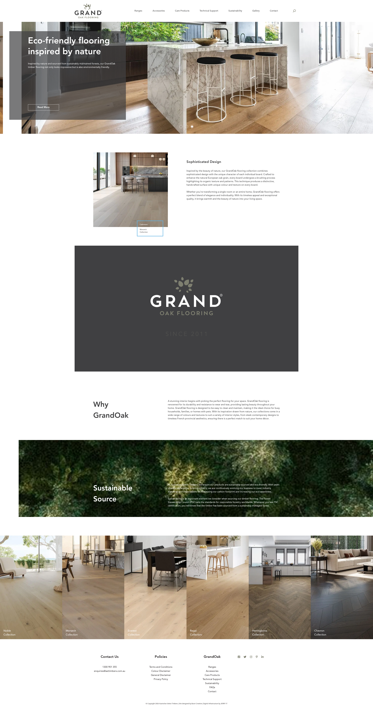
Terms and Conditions (160, 667)
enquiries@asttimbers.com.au (109, 671)
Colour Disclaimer (160, 671)
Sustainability (212, 683)
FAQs (212, 687)
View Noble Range (47, 107)
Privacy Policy (161, 679)
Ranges (212, 667)
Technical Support (212, 679)
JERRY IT (224, 704)
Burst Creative (197, 704)
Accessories (212, 671)
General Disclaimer (161, 675)
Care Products (212, 675)
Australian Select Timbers (168, 704)
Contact (212, 691)
